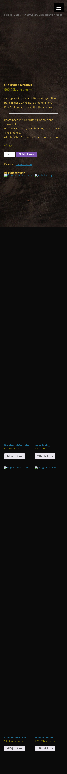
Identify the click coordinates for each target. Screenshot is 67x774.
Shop (17, 14)
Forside (8, 14)
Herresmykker (29, 14)
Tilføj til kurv (26, 154)
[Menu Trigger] (59, 7)
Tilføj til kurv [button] (15, 456)
